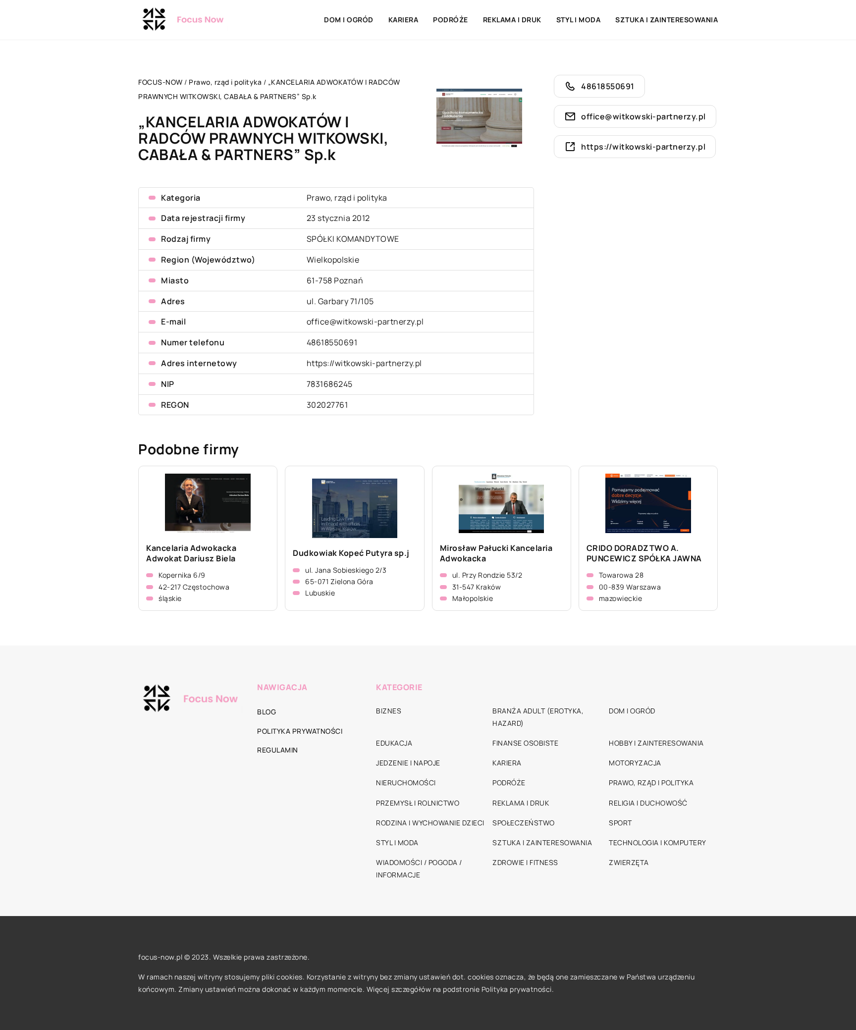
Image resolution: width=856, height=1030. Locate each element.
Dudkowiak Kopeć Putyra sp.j (351, 553)
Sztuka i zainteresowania (666, 19)
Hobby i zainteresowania (656, 743)
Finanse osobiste (525, 743)
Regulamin (277, 750)
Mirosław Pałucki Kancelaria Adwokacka (496, 553)
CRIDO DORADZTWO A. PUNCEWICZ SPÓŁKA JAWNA (644, 553)
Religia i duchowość (648, 803)
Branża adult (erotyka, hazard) (538, 717)
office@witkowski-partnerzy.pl (365, 321)
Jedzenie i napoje (408, 762)
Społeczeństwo (523, 822)
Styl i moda (578, 19)
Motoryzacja (635, 762)
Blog (266, 711)
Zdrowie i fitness (525, 862)
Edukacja (394, 743)
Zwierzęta (629, 862)
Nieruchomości (406, 782)
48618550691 (332, 342)
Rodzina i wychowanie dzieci (430, 822)
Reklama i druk (512, 19)
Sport (620, 822)
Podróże (450, 19)
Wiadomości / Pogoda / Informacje (419, 868)
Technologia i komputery (657, 842)
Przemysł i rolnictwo (417, 803)
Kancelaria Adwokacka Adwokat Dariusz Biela (191, 553)
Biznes (388, 710)
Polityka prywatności (299, 731)
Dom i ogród (349, 19)
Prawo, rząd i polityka (347, 197)
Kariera (403, 19)
